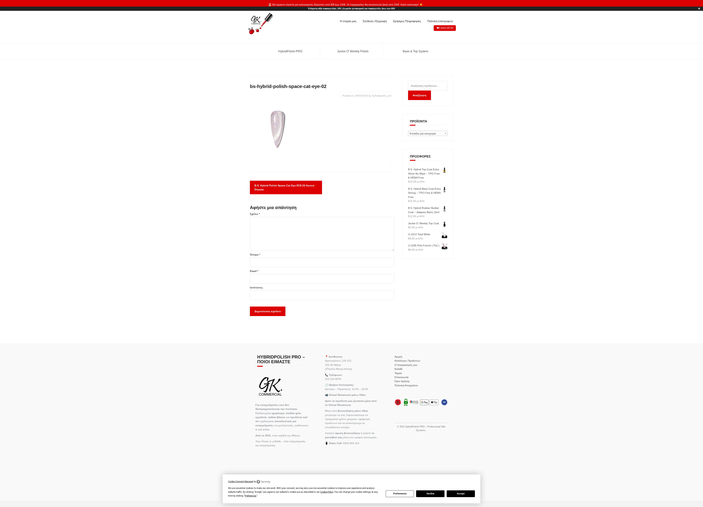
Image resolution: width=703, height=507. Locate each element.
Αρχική (398, 356)
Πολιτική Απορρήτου (406, 385)
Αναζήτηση (419, 95)
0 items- (446, 28)
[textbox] (427, 133)
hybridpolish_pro (381, 95)
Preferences (400, 493)
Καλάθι (398, 368)
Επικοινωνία (401, 377)
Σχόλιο (255, 214)
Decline (430, 493)
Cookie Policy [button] (326, 492)
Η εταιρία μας (348, 21)
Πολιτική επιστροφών (440, 21)
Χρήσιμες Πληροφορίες (407, 21)
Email (254, 271)
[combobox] (428, 133)
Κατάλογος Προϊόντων (407, 360)
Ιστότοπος (256, 287)
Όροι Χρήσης (402, 381)
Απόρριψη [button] (429, 4)
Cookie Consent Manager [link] (240, 481)
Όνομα (255, 254)
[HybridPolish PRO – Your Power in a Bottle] (260, 23)
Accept (461, 493)
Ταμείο (398, 373)
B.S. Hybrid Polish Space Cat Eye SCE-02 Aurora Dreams (284, 187)
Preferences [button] (250, 496)
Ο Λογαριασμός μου (406, 364)
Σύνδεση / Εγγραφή (375, 21)
